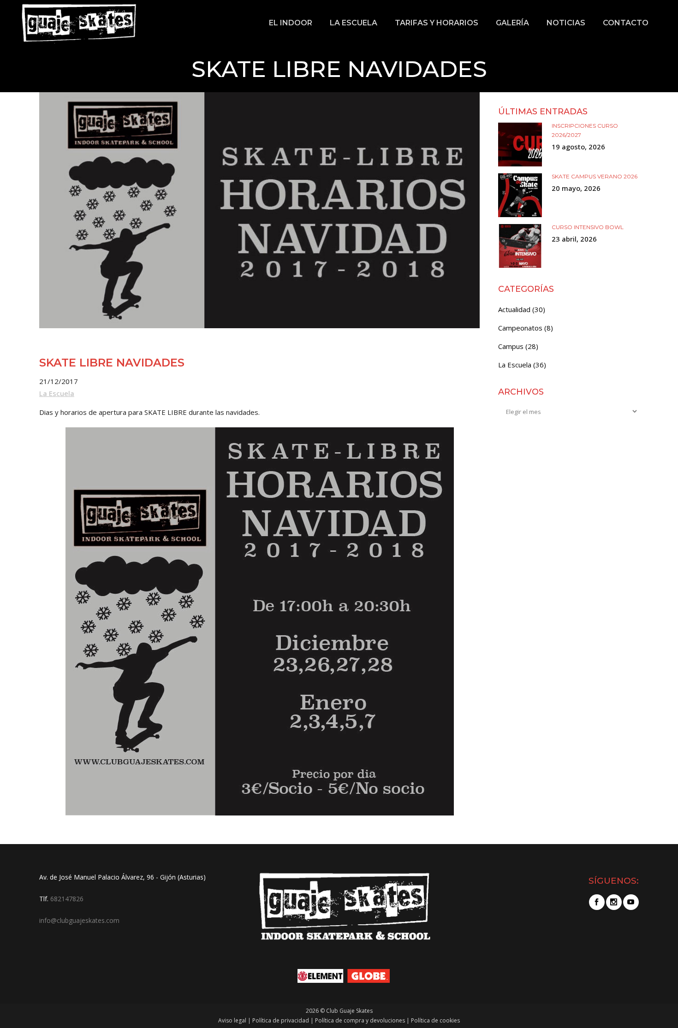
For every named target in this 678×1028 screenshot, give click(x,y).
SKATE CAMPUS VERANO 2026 (594, 176)
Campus (510, 346)
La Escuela (56, 393)
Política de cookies (435, 1020)
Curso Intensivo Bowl (588, 227)
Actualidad (514, 309)
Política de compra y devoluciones (360, 1020)
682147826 (66, 898)
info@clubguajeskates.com (79, 920)
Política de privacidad (280, 1020)
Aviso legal (232, 1020)
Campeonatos (520, 327)
